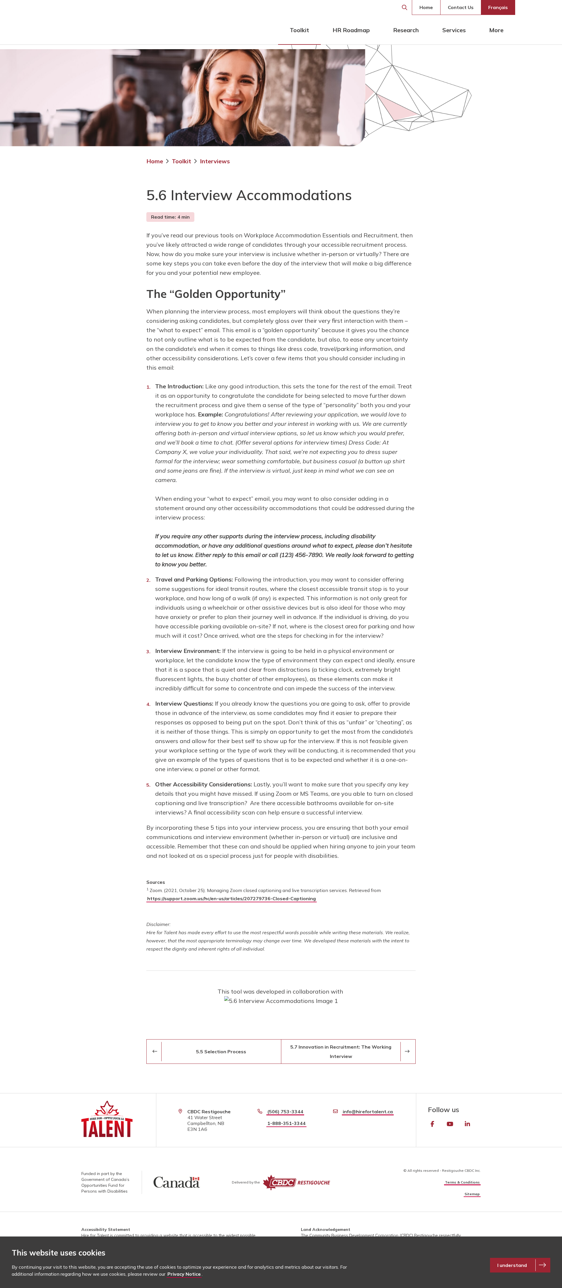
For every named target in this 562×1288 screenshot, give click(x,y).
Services (454, 30)
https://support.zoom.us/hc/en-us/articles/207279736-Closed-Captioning (231, 898)
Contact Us (461, 7)
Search (404, 7)
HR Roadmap (351, 30)
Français (498, 7)
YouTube (450, 1124)
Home (426, 7)
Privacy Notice (184, 1274)
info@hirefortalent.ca (368, 1111)
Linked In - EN (467, 1124)
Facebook (432, 1124)
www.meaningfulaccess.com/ (281, 996)
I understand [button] (512, 1265)
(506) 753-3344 (285, 1111)
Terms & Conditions (462, 1182)
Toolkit (299, 30)
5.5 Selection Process (221, 1051)
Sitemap (472, 1194)
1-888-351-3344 (286, 1123)
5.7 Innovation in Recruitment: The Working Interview (340, 1051)
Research (406, 30)
